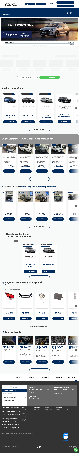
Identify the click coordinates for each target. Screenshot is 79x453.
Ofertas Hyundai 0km (9, 11)
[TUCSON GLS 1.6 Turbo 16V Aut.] (25, 149)
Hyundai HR (24, 420)
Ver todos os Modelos (27, 77)
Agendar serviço (9, 361)
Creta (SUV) (24, 416)
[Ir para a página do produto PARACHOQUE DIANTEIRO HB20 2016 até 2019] (25, 296)
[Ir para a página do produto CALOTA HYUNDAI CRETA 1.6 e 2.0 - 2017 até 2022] (42, 296)
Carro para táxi (58, 409)
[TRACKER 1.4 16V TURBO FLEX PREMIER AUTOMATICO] (9, 149)
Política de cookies (18, 447)
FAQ (67, 409)
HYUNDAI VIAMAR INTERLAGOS (10, 400)
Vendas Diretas (41, 11)
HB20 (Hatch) (24, 413)
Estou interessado (9, 171)
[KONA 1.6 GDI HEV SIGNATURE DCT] (42, 196)
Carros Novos (24, 409)
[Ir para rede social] (68, 13)
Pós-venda (32, 11)
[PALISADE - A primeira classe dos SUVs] (64, 99)
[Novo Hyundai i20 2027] (10, 99)
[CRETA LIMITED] (46, 99)
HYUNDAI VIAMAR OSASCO (9, 393)
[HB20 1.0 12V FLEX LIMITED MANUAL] (25, 196)
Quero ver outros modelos (39, 226)
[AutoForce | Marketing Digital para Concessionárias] (39, 446)
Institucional (58, 11)
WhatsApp (42, 4)
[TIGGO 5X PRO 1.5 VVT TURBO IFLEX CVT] (58, 149)
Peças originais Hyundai (48, 409)
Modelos (17, 11)
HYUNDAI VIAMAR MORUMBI (9, 397)
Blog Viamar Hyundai (51, 11)
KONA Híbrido (24, 419)
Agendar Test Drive (6, 14)
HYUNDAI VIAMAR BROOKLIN (9, 390)
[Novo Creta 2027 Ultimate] (28, 99)
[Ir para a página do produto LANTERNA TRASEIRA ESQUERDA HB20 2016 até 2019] (9, 296)
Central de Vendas (50, 77)
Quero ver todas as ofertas (39, 129)
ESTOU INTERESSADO (9, 318)
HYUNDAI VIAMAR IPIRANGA (9, 404)
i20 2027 (23, 412)
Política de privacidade (10, 447)
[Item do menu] (3, 11)
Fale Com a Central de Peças (66, 3)
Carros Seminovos (23, 11)
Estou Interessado (10, 121)
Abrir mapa (32, 392)
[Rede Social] (74, 447)
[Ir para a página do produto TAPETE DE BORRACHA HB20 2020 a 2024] (58, 296)
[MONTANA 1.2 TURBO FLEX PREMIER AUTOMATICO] (42, 149)
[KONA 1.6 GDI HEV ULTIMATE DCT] (9, 196)
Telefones (30, 4)
